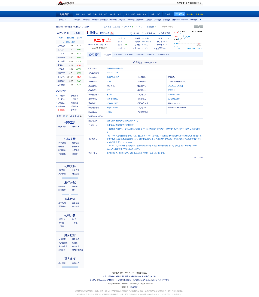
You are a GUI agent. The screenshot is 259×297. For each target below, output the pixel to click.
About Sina (102, 280)
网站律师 (136, 280)
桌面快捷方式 (150, 33)
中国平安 (61, 73)
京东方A (127, 27)
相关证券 (140, 54)
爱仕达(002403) (150, 63)
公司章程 (129, 54)
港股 (89, 14)
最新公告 (62, 219)
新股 (139, 14)
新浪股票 (68, 27)
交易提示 (61, 96)
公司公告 (61, 103)
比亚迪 (60, 65)
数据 (144, 14)
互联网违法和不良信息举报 (125, 276)
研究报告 (74, 103)
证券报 (74, 110)
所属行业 (62, 174)
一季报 (74, 223)
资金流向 (77, 20)
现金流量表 (62, 246)
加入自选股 (165, 33)
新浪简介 (93, 280)
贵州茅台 (61, 77)
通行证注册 (156, 280)
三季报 (61, 226)
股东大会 (62, 263)
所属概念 (75, 174)
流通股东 (62, 206)
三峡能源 (116, 27)
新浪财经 (59, 27)
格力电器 (61, 61)
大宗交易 (158, 20)
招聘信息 (127, 280)
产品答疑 (166, 280)
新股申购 (113, 20)
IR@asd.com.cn (174, 103)
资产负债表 (62, 243)
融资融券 (140, 20)
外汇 (106, 14)
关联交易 (75, 263)
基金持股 (75, 206)
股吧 (158, 14)
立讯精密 (61, 85)
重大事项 (70, 258)
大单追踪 (62, 143)
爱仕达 (77, 27)
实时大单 (122, 20)
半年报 (61, 223)
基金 (83, 14)
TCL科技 (138, 27)
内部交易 (167, 20)
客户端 (136, 33)
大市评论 (61, 99)
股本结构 (62, 203)
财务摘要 (62, 239)
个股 (133, 14)
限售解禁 (104, 20)
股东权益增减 (77, 250)
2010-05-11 (172, 77)
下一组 (200, 19)
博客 (153, 14)
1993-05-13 (111, 86)
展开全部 (61, 116)
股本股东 (70, 198)
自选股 (167, 14)
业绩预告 (95, 20)
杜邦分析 (62, 250)
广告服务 (111, 280)
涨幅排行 (176, 20)
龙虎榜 (149, 20)
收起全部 (74, 116)
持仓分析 (75, 146)
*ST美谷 (61, 69)
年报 (74, 219)
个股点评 (74, 99)
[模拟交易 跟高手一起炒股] (112, 33)
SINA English (146, 280)
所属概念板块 (163, 54)
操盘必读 (74, 96)
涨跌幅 (79, 38)
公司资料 (70, 166)
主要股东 (75, 203)
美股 (95, 14)
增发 (74, 190)
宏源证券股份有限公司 (177, 81)
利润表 (74, 243)
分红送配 (62, 186)
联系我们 (119, 280)
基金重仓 (131, 20)
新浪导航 (197, 3)
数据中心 (62, 127)
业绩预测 (194, 20)
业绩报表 (86, 20)
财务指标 (75, 239)
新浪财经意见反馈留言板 (146, 276)
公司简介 (62, 170)
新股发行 (75, 186)
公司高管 (75, 170)
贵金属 (113, 14)
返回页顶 (198, 157)
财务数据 (70, 235)
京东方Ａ (61, 50)
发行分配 (70, 182)
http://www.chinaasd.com (177, 108)
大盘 (127, 14)
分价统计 (62, 146)
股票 (78, 14)
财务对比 (75, 127)
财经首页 (181, 3)
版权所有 (134, 287)
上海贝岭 (61, 81)
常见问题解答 (108, 276)
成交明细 (75, 143)
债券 (119, 14)
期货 (100, 14)
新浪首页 (189, 3)
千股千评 (185, 20)
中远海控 (150, 27)
